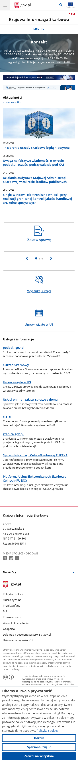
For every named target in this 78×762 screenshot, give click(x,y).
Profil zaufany (11, 605)
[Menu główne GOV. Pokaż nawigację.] (5, 5)
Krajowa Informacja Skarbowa (39, 19)
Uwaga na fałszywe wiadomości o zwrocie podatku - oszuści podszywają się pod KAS (33, 163)
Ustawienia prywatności (18, 640)
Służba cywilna (12, 600)
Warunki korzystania (15, 623)
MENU (37, 29)
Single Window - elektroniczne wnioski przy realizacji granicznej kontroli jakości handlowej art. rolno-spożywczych (37, 198)
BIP (5, 611)
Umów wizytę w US (39, 324)
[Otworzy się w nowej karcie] (5, 558)
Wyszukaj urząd (39, 291)
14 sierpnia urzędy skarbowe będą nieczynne (36, 148)
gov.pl (15, 584)
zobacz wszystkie (12, 102)
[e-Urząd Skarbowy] (39, 87)
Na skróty (9, 572)
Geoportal (9, 629)
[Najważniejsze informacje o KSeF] (39, 77)
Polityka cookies (13, 594)
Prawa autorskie (13, 617)
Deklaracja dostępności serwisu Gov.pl (27, 634)
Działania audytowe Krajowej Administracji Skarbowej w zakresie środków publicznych (35, 180)
